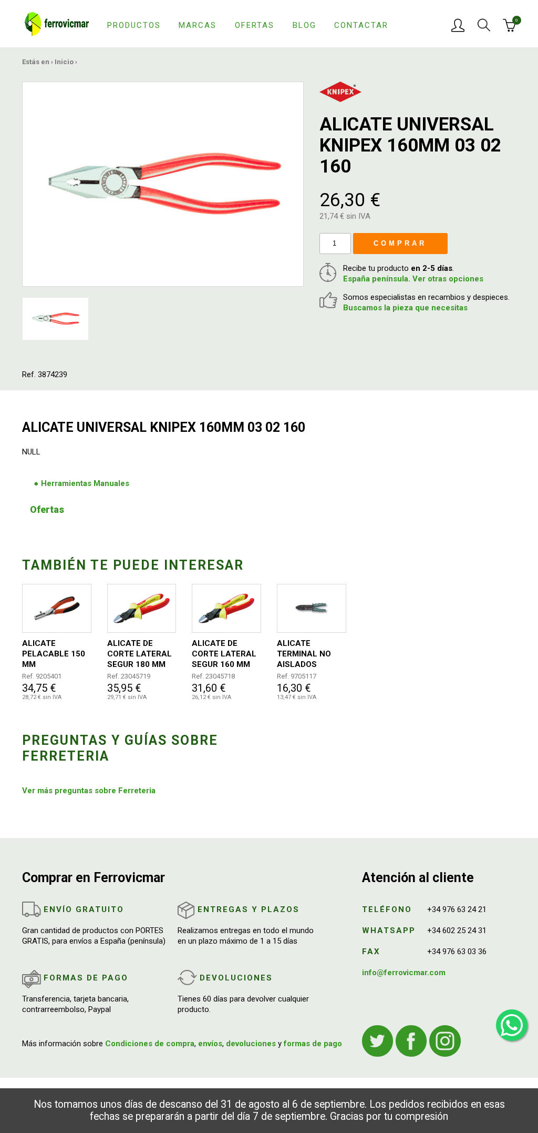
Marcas (197, 25)
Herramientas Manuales (85, 483)
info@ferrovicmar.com (404, 972)
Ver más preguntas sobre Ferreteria (89, 790)
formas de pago (313, 1043)
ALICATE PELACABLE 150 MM (53, 654)
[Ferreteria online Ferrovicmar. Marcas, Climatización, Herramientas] (56, 23)
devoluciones (251, 1043)
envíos (210, 1043)
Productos (134, 25)
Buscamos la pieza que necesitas (405, 307)
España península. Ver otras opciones (413, 279)
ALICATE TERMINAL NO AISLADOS (304, 654)
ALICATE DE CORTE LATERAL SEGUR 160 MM (224, 654)
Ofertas (254, 25)
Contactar (361, 25)
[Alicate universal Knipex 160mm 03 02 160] (163, 183)
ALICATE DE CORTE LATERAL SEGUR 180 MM (139, 654)
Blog (304, 25)
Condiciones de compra (149, 1043)
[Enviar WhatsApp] (511, 1025)
